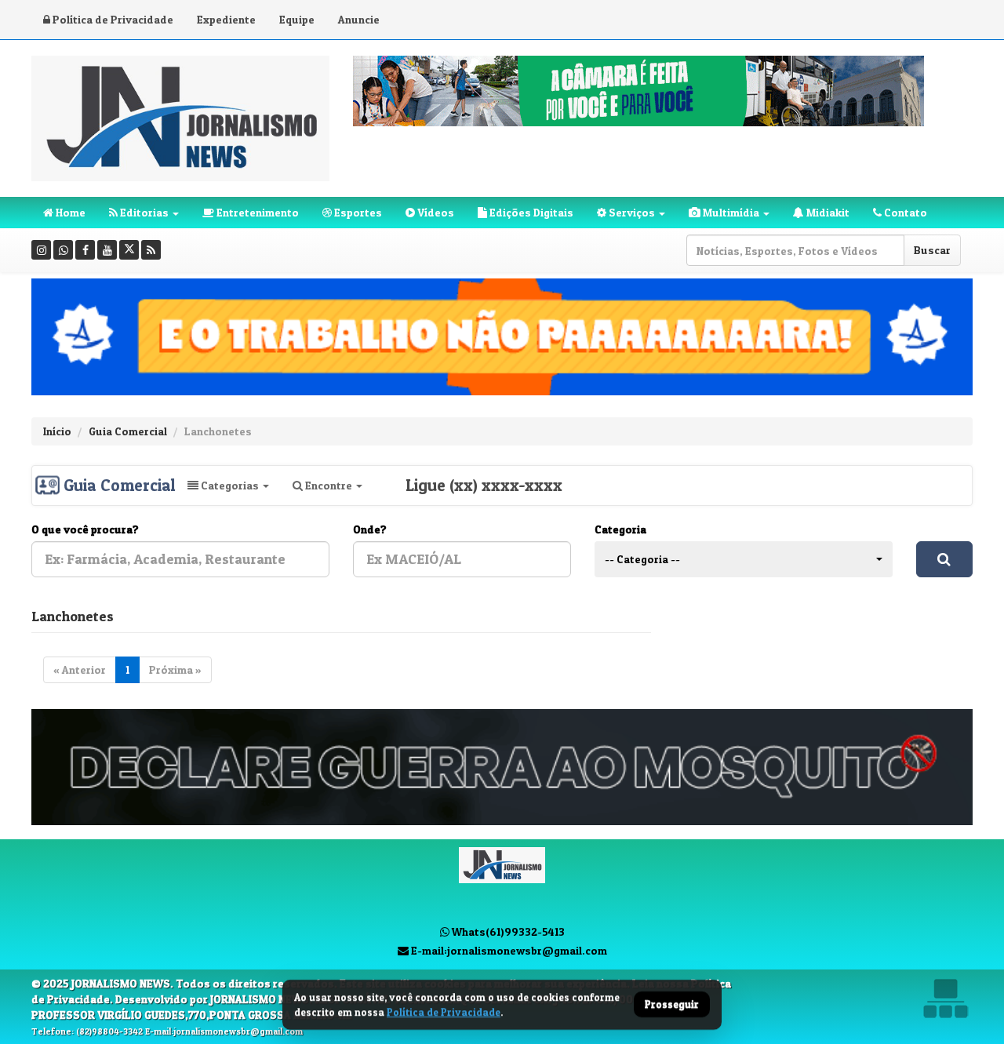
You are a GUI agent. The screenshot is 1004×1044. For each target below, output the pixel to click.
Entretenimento (256, 212)
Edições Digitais (530, 212)
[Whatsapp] (63, 250)
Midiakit (826, 212)
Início (57, 431)
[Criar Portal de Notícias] (945, 998)
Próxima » (175, 669)
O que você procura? (85, 529)
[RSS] (151, 250)
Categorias (229, 485)
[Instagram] (41, 250)
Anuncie (359, 19)
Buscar (932, 249)
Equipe (297, 19)
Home (69, 212)
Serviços (630, 212)
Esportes (357, 212)
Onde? (370, 529)
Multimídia (729, 212)
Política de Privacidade (111, 19)
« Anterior (79, 669)
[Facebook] (85, 250)
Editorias (143, 212)
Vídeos (434, 212)
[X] (129, 250)
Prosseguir (672, 1005)
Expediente (226, 19)
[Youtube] (107, 250)
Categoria (620, 529)
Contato (904, 212)
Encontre (329, 485)
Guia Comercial (128, 431)
